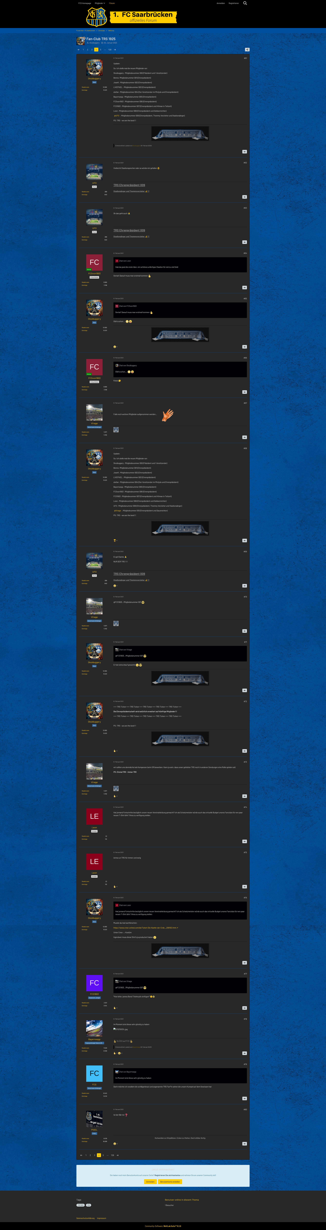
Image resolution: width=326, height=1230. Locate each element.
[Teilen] (247, 49)
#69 (245, 551)
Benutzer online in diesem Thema (182, 1199)
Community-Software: (163, 1226)
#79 (245, 1064)
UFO (117, 115)
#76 (245, 897)
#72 (245, 701)
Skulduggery (137, 145)
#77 (245, 974)
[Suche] (245, 3)
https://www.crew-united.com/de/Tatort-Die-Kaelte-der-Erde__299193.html (144, 928)
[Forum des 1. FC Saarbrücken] (163, 17)
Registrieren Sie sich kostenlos (167, 1175)
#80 (245, 1109)
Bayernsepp (136, 1047)
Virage (118, 510)
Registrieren (234, 3)
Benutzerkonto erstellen (170, 1182)
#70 (245, 597)
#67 (245, 403)
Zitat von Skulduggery (128, 365)
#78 (245, 1019)
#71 (245, 642)
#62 (245, 162)
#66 (245, 358)
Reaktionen (85, 87)
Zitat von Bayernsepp (127, 1072)
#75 (245, 852)
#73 (245, 762)
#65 (245, 298)
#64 (245, 253)
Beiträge (84, 90)
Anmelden (221, 3)
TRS (88, 1205)
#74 (245, 807)
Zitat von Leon (125, 261)
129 (109, 49)
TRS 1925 (80, 1205)
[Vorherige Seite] (78, 49)
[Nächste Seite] (115, 49)
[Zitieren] (244, 151)
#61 (245, 58)
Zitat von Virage (125, 649)
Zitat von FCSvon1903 (128, 306)
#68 (245, 448)
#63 (245, 208)
